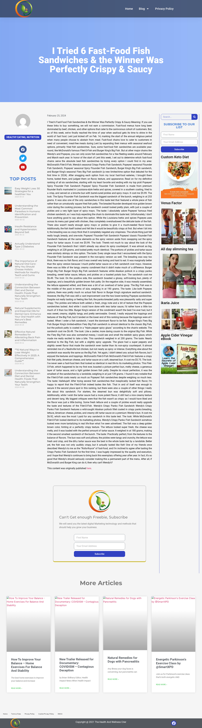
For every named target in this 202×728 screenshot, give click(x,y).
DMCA (60, 714)
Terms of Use (16, 714)
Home (129, 8)
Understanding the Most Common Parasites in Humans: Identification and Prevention (27, 211)
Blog (142, 8)
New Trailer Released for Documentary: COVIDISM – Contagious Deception (76, 665)
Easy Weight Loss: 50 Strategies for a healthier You (27, 191)
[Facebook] (173, 723)
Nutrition (33, 137)
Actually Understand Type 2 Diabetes (27, 245)
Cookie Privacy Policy (46, 714)
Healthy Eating (16, 137)
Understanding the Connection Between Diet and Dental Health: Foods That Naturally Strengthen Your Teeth (27, 291)
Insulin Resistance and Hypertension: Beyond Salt (26, 229)
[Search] (194, 117)
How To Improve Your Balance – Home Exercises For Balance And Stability (26, 665)
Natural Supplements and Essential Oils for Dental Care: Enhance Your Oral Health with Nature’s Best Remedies (28, 315)
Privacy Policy (164, 8)
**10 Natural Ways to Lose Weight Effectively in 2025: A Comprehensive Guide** (27, 355)
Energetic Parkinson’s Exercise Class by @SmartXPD (171, 663)
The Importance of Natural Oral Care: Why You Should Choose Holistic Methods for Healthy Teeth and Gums (27, 268)
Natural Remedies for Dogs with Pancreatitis (123, 659)
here (89, 468)
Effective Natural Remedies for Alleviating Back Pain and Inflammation (27, 336)
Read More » (16, 688)
